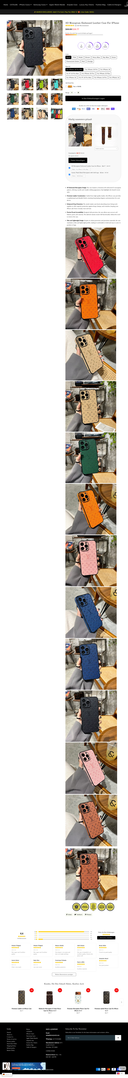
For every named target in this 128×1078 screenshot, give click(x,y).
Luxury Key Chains (86, 5)
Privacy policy (11, 1041)
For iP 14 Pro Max (85, 77)
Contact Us (10, 1037)
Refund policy (11, 1048)
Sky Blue (106, 57)
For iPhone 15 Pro (88, 73)
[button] (7, 1074)
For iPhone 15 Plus (103, 73)
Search (9, 1032)
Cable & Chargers (114, 5)
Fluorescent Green (72, 61)
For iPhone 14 (114, 77)
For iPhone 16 (105, 69)
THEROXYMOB (49, 1070)
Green (114, 57)
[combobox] (106, 148)
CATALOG (14, 5)
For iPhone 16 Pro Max (74, 69)
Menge (67, 92)
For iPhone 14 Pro (100, 77)
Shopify (35, 1070)
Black (68, 57)
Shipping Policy (11, 1046)
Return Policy (11, 1050)
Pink (74, 57)
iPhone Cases (25, 5)
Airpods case (72, 5)
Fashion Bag (101, 5)
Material (67, 66)
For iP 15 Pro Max (72, 73)
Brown (87, 57)
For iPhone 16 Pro (91, 69)
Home (6, 5)
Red (83, 61)
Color (67, 54)
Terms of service (12, 1039)
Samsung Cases (39, 5)
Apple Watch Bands (57, 5)
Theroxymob (21, 1070)
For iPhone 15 (71, 77)
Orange (90, 61)
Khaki (81, 57)
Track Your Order (12, 1043)
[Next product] (121, 1002)
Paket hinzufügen (78, 160)
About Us (9, 1035)
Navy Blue (96, 57)
